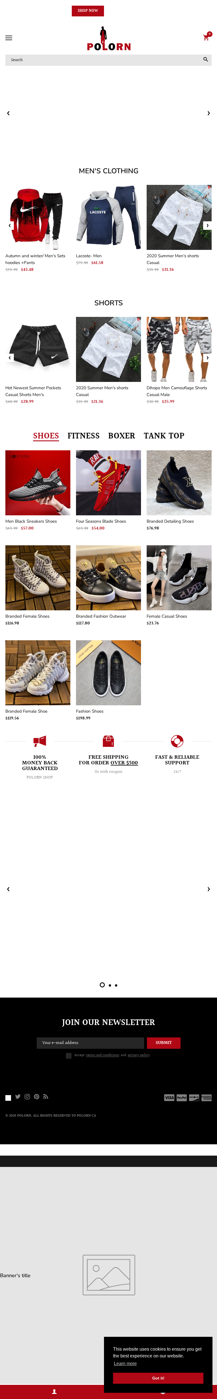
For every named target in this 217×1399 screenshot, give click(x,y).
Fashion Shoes (89, 711)
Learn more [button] (125, 1363)
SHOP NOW (88, 11)
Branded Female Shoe (26, 711)
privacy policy (139, 1055)
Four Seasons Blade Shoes (101, 521)
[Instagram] (27, 1097)
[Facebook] (8, 1097)
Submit (164, 1042)
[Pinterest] (36, 1097)
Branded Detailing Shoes (170, 521)
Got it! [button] (158, 1378)
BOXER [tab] (121, 436)
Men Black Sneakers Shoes (31, 521)
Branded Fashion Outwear (101, 616)
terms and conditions (102, 1055)
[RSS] (45, 1097)
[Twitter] (18, 1097)
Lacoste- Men (89, 256)
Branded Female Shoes (27, 616)
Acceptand (112, 1055)
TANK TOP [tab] (164, 436)
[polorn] (108, 38)
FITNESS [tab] (84, 436)
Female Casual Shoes (167, 616)
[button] (208, 113)
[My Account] (54, 1392)
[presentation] (9, 225)
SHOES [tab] (46, 436)
